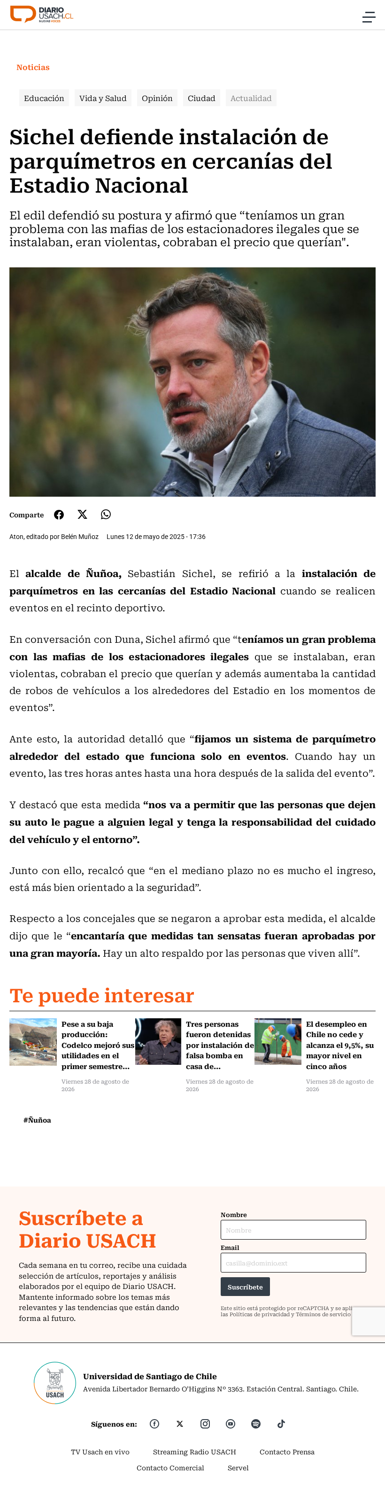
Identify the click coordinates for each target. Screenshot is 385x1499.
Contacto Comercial (170, 1467)
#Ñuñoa (37, 1120)
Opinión (157, 97)
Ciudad (202, 97)
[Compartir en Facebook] (59, 514)
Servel (238, 1467)
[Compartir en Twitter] (82, 514)
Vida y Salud (103, 97)
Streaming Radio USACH (194, 1451)
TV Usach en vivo (100, 1451)
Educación (44, 97)
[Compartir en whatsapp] (106, 514)
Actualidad (251, 97)
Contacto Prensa (287, 1451)
